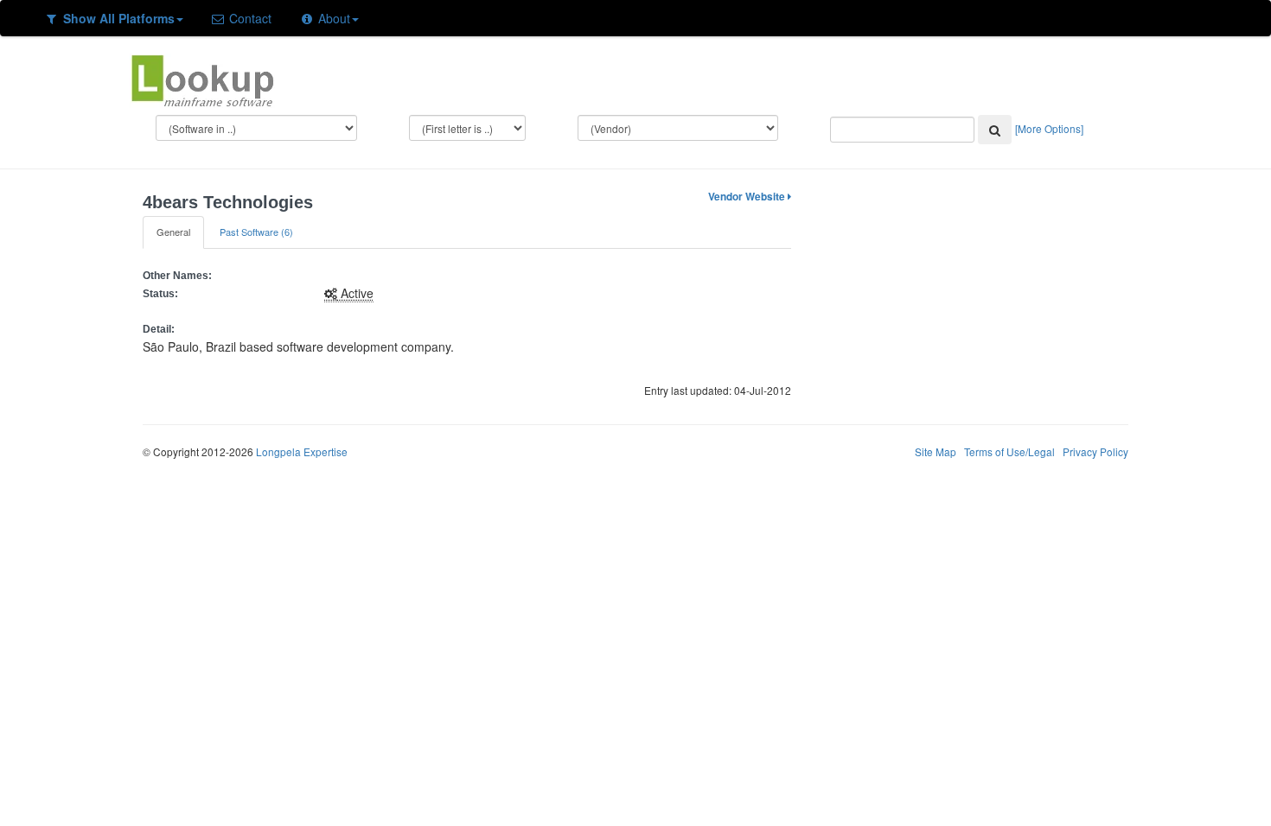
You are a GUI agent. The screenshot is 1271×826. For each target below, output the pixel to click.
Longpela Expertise (302, 451)
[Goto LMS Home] (202, 78)
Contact (248, 18)
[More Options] (1049, 128)
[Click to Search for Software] (995, 129)
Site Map (935, 451)
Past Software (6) (256, 231)
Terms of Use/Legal (1009, 451)
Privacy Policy (1095, 451)
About (332, 18)
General (173, 231)
